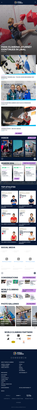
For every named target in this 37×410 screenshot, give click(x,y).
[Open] (6, 2)
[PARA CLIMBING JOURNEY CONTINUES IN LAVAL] (18, 36)
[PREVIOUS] (2, 159)
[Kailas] (18, 335)
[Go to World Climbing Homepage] (18, 2)
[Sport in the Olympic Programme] (8, 395)
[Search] (35, 2)
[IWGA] (29, 395)
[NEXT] (35, 159)
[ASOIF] (18, 395)
